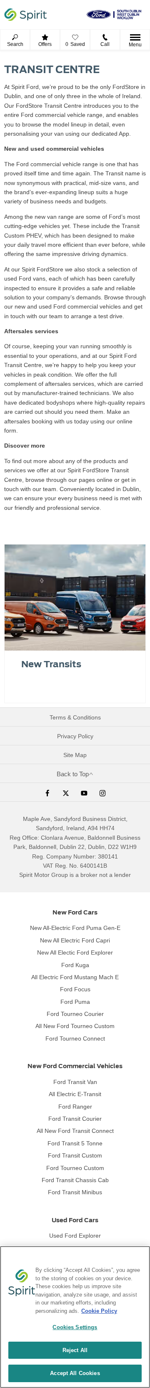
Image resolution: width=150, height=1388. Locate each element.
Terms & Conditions (75, 717)
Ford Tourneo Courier (75, 1014)
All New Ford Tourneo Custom (75, 1026)
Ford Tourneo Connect (75, 1038)
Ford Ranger (75, 1106)
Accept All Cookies (75, 1373)
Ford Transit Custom (75, 1155)
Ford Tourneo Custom (75, 1168)
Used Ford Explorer (75, 1235)
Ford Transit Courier (75, 1118)
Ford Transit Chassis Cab (75, 1180)
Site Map (75, 755)
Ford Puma (75, 1001)
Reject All (75, 1350)
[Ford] (114, 14)
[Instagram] (102, 792)
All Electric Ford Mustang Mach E (75, 977)
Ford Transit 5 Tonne (75, 1143)
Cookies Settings (74, 1327)
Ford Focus (75, 989)
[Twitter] (65, 792)
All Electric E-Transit (75, 1094)
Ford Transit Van (75, 1082)
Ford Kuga (75, 965)
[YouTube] (84, 792)
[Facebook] (47, 792)
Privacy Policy (75, 736)
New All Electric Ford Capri (75, 940)
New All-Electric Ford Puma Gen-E (75, 927)
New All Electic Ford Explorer (75, 952)
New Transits (51, 664)
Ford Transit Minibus (75, 1192)
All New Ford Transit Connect (75, 1130)
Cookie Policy (99, 1311)
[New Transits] (75, 598)
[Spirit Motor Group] (25, 14)
